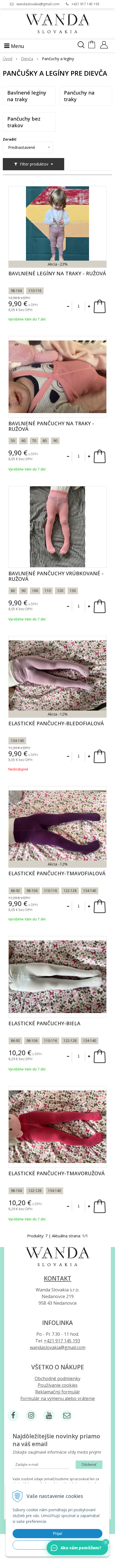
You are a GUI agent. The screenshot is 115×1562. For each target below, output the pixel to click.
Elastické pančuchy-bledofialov (56, 723)
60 (23, 440)
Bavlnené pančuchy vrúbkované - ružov (56, 576)
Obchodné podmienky (57, 1378)
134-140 (17, 740)
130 (73, 590)
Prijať (57, 1533)
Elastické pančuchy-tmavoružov (56, 1173)
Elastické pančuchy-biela (44, 1023)
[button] (105, 1542)
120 (60, 590)
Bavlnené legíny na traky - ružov (57, 273)
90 (55, 440)
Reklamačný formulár (57, 1392)
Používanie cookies (58, 1385)
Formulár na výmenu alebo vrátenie (57, 1398)
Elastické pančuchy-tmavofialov (57, 873)
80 (45, 440)
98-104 (16, 290)
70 (34, 440)
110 (48, 590)
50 (13, 440)
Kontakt (57, 1278)
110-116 (34, 290)
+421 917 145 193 (85, 4)
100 (35, 590)
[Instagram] (31, 1415)
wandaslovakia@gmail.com (37, 4)
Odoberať (89, 1464)
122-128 (70, 890)
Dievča (27, 58)
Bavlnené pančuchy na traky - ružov (51, 426)
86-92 (15, 890)
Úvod (7, 58)
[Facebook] (13, 1415)
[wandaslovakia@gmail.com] (66, 1415)
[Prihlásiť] (104, 46)
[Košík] (92, 47)
